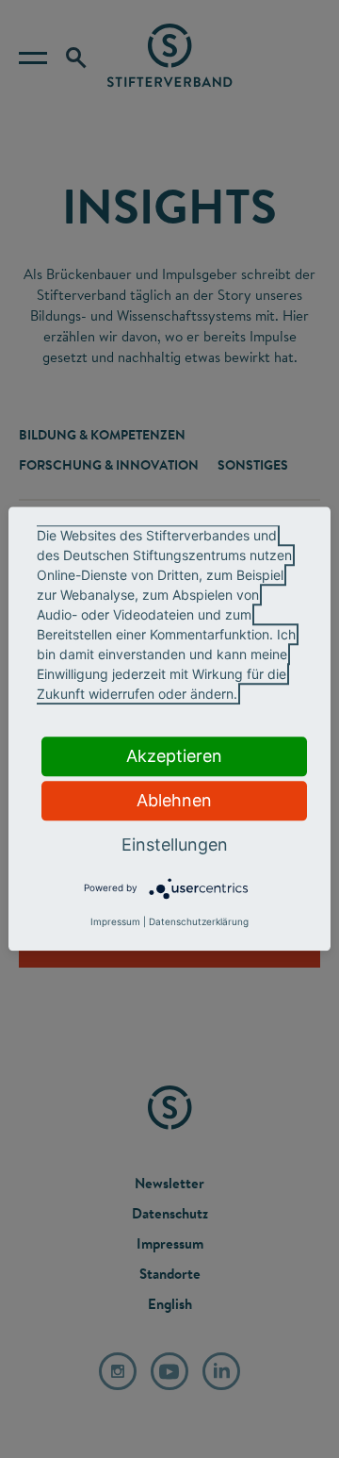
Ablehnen (174, 800)
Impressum (115, 922)
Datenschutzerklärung (199, 922)
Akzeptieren (174, 756)
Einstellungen (174, 844)
